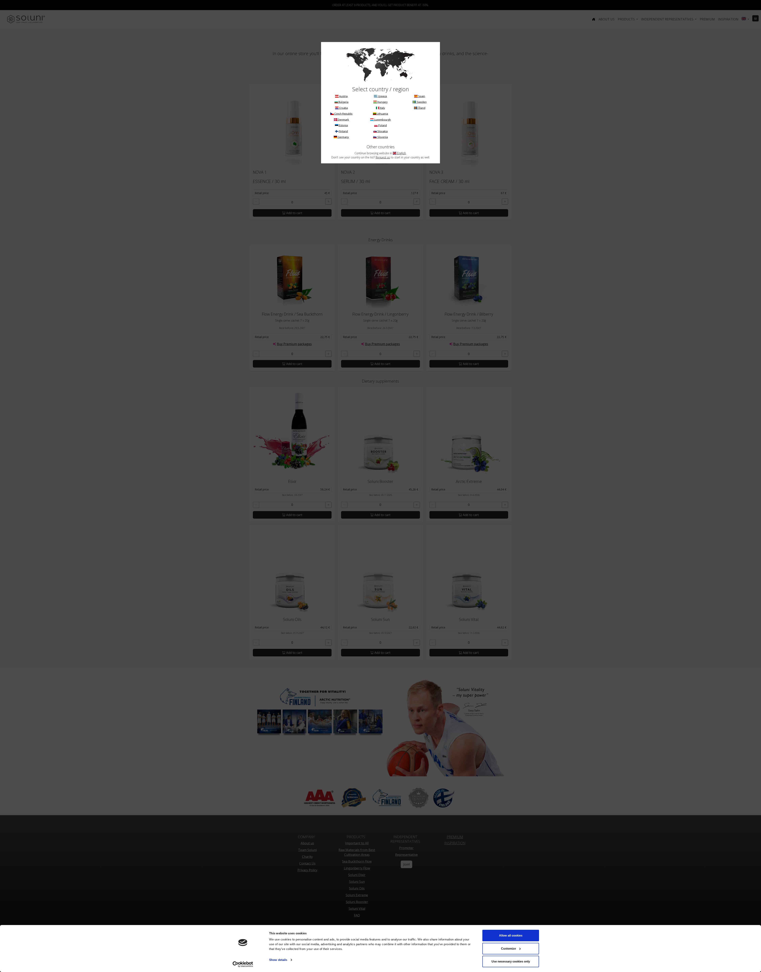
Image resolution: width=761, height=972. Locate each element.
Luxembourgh (382, 119)
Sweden (421, 102)
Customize (508, 948)
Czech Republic (343, 113)
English (401, 153)
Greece (382, 96)
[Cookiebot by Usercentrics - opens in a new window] (243, 964)
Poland (382, 125)
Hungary (382, 102)
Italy (382, 108)
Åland (421, 108)
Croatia (343, 108)
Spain (421, 96)
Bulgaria (343, 102)
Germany (343, 137)
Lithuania (382, 113)
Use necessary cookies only (510, 961)
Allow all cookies (510, 935)
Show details (278, 959)
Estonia (343, 125)
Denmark (343, 119)
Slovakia (382, 131)
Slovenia (382, 137)
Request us (383, 157)
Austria (343, 96)
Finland (343, 131)
